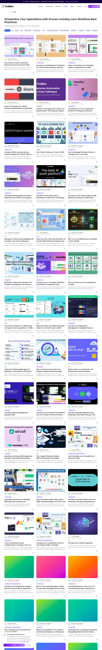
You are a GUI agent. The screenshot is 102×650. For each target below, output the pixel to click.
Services (40, 6)
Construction (36, 30)
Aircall (16, 30)
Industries (58, 6)
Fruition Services (43, 450)
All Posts (7, 30)
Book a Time (95, 6)
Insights (66, 6)
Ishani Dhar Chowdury (13, 146)
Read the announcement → (72, 1)
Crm (43, 30)
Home (10, 12)
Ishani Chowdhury (12, 59)
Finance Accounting (52, 30)
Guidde (88, 30)
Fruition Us (81, 30)
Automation (28, 30)
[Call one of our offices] (86, 6)
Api (21, 30)
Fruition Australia (64, 30)
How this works (25, 641)
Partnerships (49, 6)
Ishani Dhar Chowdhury (45, 146)
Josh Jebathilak (75, 102)
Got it (14, 645)
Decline (29, 645)
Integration (95, 30)
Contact (79, 6)
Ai (12, 30)
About (72, 6)
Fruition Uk (73, 30)
